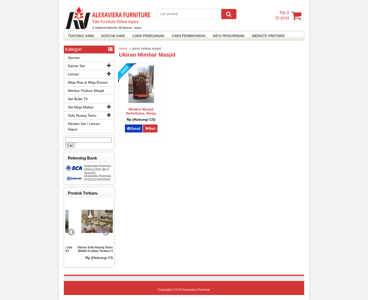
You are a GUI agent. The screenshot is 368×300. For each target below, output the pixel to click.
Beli (152, 128)
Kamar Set (76, 66)
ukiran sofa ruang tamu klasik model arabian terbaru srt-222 (90, 249)
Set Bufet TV (78, 99)
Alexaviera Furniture (196, 289)
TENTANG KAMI (81, 36)
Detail (135, 128)
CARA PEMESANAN (148, 36)
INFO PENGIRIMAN (228, 36)
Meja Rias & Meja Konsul (87, 82)
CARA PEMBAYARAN (188, 36)
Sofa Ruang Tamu (82, 115)
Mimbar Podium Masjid (86, 91)
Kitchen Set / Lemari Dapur (84, 126)
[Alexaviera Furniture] (107, 28)
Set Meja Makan (81, 107)
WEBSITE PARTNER (268, 36)
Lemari (73, 74)
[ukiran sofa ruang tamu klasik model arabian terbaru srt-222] (91, 221)
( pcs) (282, 15)
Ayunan (74, 58)
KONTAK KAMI (113, 36)
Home (123, 48)
